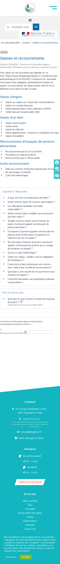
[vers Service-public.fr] (38, 34)
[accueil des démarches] (30, 20)
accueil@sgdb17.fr (31, 431)
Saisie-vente (11, 126)
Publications (30, 520)
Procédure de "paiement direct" (20, 154)
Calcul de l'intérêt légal (16, 175)
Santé (30, 516)
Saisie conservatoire (15, 123)
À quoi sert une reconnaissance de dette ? (29, 197)
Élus (30, 504)
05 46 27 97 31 (31, 418)
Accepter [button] (26, 557)
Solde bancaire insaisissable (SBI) (22, 112)
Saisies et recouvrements (45, 42)
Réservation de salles (30, 512)
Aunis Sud (30, 528)
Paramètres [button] (11, 557)
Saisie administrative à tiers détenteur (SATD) (28, 108)
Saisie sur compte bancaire (19, 105)
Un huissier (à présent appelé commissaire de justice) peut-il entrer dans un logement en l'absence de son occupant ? (31, 234)
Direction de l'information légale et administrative (22, 322)
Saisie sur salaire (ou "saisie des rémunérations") (30, 102)
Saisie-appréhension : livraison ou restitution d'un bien (32, 132)
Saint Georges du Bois (31, 438)
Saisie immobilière (14, 136)
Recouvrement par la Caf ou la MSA (23, 151)
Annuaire (30, 508)
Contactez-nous (30, 482)
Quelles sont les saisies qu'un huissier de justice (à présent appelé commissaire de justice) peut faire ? (28, 224)
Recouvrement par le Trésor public (22, 158)
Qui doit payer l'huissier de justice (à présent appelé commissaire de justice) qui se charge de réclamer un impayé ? (30, 245)
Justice (26, 42)
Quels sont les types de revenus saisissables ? (31, 202)
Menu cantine (30, 500)
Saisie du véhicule (14, 129)
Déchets (30, 524)
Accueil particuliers (11, 42)
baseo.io (27, 324)
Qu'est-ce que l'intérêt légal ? (22, 252)
